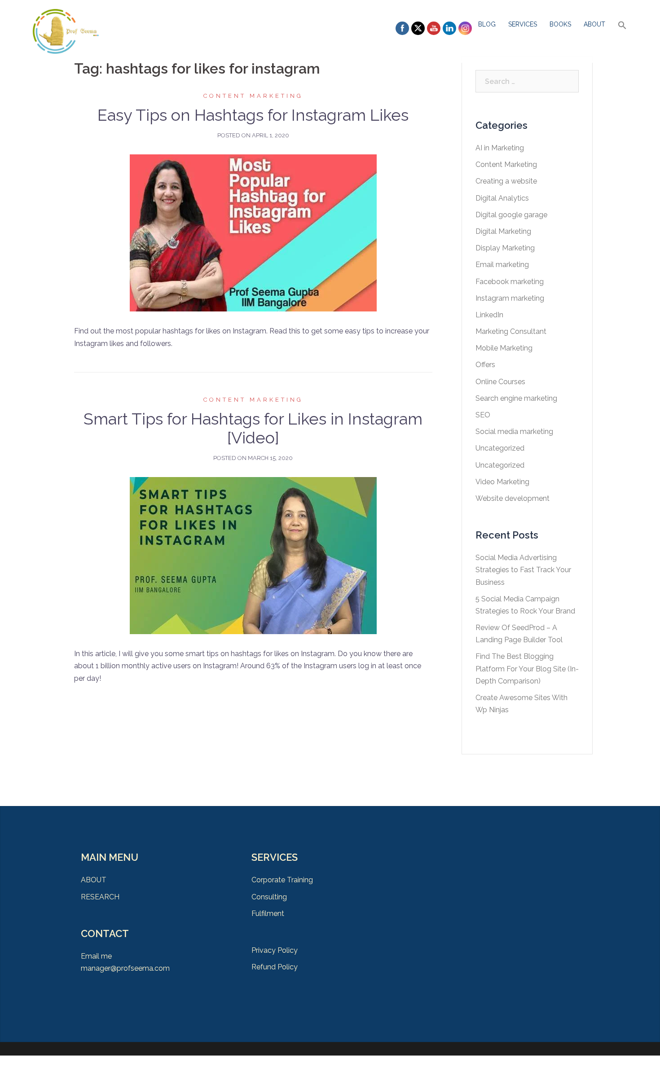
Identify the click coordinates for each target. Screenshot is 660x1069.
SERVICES (522, 24)
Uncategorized (499, 448)
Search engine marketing (516, 398)
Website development (512, 498)
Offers (485, 364)
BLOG (487, 24)
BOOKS (560, 24)
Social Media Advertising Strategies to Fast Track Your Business (523, 569)
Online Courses (500, 381)
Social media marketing (514, 431)
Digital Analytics (502, 198)
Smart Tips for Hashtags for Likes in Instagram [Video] (253, 428)
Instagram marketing (509, 298)
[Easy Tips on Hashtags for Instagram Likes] (253, 232)
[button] (622, 26)
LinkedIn (489, 315)
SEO (482, 415)
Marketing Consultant (510, 331)
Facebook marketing (509, 281)
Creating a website (506, 181)
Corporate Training (282, 880)
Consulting (269, 897)
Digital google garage (511, 214)
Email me (96, 956)
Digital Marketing (503, 231)
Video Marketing (502, 482)
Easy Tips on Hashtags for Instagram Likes (253, 114)
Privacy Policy (274, 950)
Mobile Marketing (503, 348)
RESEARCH (100, 897)
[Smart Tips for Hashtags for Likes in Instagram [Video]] (253, 555)
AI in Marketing (499, 148)
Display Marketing (505, 248)
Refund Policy (274, 967)
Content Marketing (253, 95)
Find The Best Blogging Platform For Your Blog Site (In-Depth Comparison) (527, 668)
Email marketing (502, 264)
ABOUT (594, 24)
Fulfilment (267, 913)
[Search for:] (527, 81)
